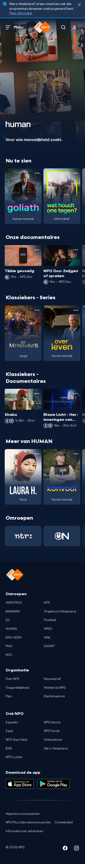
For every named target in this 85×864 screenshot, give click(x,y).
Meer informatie (20, 13)
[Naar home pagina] (42, 27)
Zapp (9, 731)
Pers (9, 696)
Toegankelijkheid (17, 687)
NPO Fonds (52, 731)
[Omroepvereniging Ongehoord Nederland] (61, 536)
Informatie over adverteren (24, 831)
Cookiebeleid (64, 822)
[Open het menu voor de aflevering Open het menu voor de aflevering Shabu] (37, 393)
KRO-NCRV (13, 637)
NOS (9, 655)
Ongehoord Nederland (60, 611)
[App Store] (20, 783)
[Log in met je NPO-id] (75, 27)
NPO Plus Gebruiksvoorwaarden (28, 822)
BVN (9, 748)
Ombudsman (53, 739)
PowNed (50, 620)
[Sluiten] (79, 5)
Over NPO (12, 679)
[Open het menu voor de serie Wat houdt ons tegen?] (75, 173)
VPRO (48, 629)
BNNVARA (13, 611)
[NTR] (23, 536)
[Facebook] (65, 849)
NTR (47, 602)
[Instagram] (76, 849)
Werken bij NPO (55, 687)
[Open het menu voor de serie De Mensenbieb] (37, 310)
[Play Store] (53, 783)
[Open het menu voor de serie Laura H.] (37, 454)
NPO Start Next (16, 739)
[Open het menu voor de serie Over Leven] (75, 310)
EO (8, 620)
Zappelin (12, 722)
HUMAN (11, 629)
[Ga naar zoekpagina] (63, 27)
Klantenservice (54, 696)
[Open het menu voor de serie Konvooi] (75, 454)
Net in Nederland (56, 748)
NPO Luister (14, 757)
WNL (47, 637)
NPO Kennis (52, 722)
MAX (9, 646)
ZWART (49, 646)
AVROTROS (14, 602)
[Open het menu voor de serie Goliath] (37, 173)
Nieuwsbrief (52, 679)
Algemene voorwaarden (23, 814)
